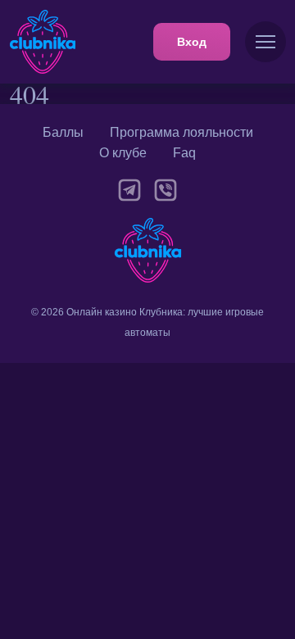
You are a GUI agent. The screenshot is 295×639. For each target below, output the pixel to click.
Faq (184, 153)
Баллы (63, 132)
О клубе (123, 153)
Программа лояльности (181, 132)
